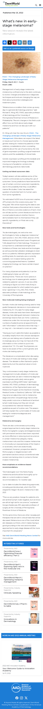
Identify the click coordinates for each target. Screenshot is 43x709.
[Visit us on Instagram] (21, 697)
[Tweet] (10, 42)
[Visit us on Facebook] (16, 697)
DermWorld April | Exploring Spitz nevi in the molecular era (14, 566)
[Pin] (15, 42)
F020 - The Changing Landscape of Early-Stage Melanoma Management (21, 135)
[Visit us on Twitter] (26, 697)
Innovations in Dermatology (10, 620)
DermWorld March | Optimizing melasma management (13, 580)
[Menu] (40, 5)
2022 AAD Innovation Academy (14, 666)
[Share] (5, 42)
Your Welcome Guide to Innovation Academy (19, 669)
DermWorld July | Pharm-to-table (15, 605)
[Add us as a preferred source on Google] (30, 42)
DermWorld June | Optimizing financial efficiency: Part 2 (13, 553)
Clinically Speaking (12, 593)
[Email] (25, 42)
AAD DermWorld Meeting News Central (22, 536)
